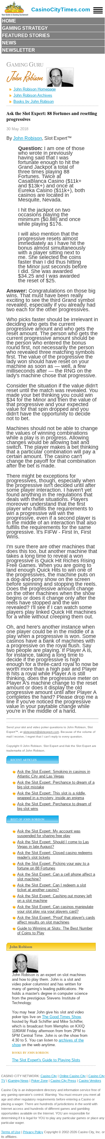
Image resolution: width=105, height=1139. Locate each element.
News (9, 42)
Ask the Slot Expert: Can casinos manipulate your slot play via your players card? (55, 909)
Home (9, 20)
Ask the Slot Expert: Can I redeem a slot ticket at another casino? (51, 887)
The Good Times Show (61, 1017)
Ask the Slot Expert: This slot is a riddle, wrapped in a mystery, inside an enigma (51, 795)
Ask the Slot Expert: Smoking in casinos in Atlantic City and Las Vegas (53, 773)
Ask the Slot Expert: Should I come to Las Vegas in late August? (53, 844)
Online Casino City (73, 1076)
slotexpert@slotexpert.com (41, 731)
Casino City (49, 1076)
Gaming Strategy (25, 28)
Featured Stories (26, 35)
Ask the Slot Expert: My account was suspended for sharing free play (48, 833)
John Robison (27, 138)
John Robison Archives (32, 95)
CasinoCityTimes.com (60, 9)
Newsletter (18, 50)
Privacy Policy (33, 1132)
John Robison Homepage (34, 89)
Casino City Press (63, 1080)
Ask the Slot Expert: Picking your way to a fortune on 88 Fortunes (53, 865)
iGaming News (18, 1080)
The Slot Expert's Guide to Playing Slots (46, 1060)
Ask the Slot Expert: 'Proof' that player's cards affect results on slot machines (56, 919)
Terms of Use (10, 1132)
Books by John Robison (33, 101)
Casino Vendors (90, 1080)
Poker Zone (39, 1080)
